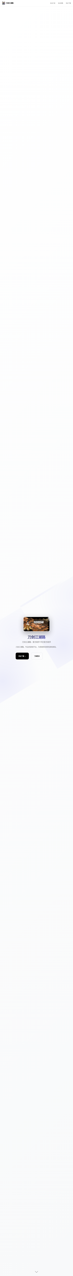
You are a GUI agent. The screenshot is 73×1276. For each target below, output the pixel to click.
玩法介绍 (52, 3)
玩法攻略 (60, 3)
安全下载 (68, 3)
